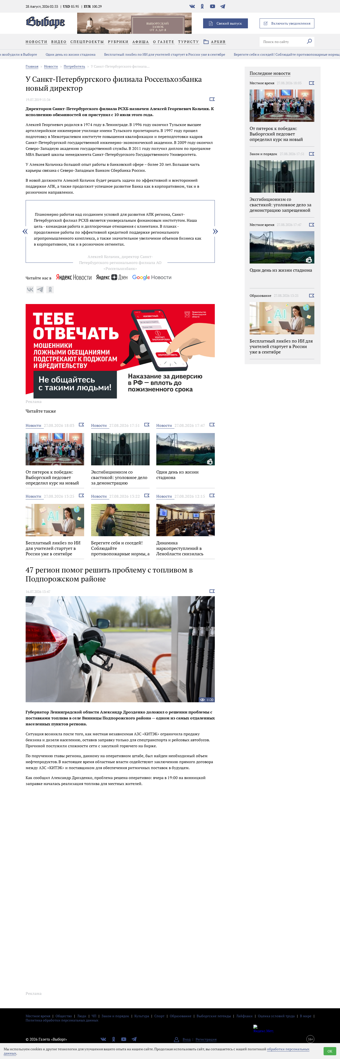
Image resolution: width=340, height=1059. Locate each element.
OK (330, 1051)
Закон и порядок (263, 154)
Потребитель (74, 66)
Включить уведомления (290, 23)
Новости (51, 66)
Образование (260, 295)
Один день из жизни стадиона (44, 54)
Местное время (262, 83)
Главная (32, 66)
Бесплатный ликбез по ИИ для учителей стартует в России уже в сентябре (138, 54)
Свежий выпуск (229, 23)
